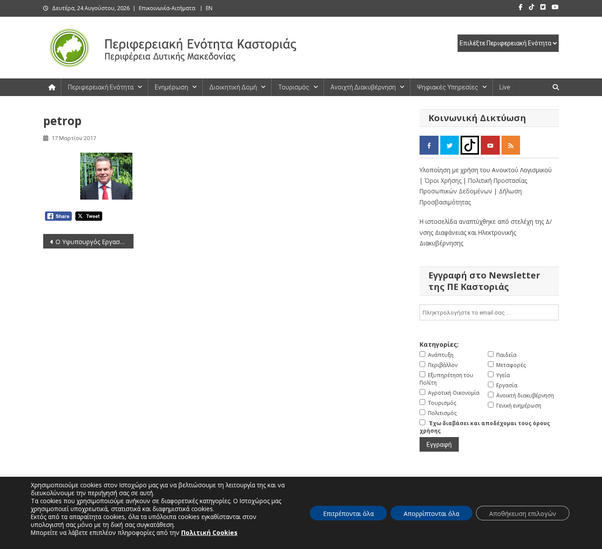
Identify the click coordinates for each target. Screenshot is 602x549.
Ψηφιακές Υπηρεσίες (447, 87)
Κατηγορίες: (439, 344)
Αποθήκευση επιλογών (522, 513)
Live (504, 87)
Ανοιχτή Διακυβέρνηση (363, 87)
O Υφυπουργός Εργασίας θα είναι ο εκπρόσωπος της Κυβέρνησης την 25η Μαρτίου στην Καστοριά (95, 241)
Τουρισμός (293, 87)
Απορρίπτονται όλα (431, 513)
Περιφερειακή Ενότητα (101, 87)
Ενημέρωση (171, 87)
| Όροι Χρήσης (441, 180)
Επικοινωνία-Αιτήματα (167, 8)
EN (209, 8)
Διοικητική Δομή (233, 87)
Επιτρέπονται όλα (348, 513)
